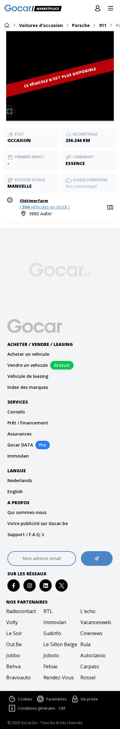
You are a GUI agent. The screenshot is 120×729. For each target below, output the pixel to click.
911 (102, 25)
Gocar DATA (20, 445)
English (15, 491)
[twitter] (61, 585)
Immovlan (18, 456)
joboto (51, 655)
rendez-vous (58, 677)
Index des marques (27, 387)
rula (85, 644)
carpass (89, 666)
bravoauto (18, 677)
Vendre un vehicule (27, 365)
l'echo (87, 611)
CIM (62, 708)
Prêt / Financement (27, 423)
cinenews (91, 633)
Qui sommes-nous (26, 512)
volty (12, 622)
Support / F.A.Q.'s (25, 534)
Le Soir (14, 633)
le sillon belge (60, 644)
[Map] (109, 207)
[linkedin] (45, 585)
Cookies (25, 699)
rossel (87, 677)
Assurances (19, 434)
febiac (50, 666)
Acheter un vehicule (28, 354)
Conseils (16, 412)
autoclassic (93, 655)
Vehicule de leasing (27, 376)
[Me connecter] (97, 8)
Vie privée (89, 699)
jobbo (13, 655)
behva (13, 666)
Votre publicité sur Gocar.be (37, 523)
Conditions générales (36, 708)
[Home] (7, 25)
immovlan (54, 622)
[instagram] (29, 585)
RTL (48, 611)
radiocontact (21, 611)
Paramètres (56, 699)
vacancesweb (95, 622)
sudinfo (52, 633)
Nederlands (19, 480)
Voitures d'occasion (41, 25)
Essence (75, 163)
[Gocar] (35, 8)
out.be (14, 644)
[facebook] (13, 585)
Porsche (81, 25)
